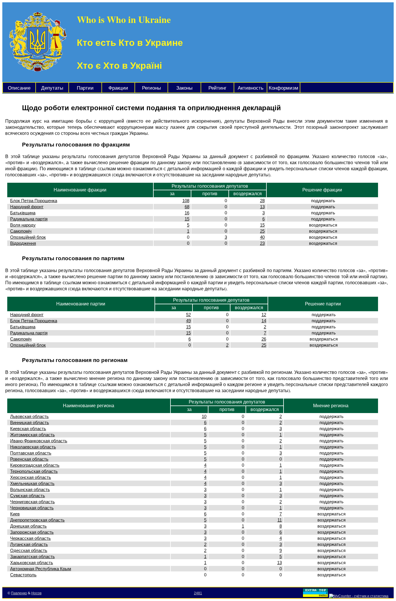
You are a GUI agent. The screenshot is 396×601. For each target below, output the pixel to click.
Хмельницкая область (32, 483)
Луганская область (29, 544)
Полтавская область (30, 452)
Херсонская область (30, 477)
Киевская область (28, 428)
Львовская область (29, 416)
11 (279, 519)
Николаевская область (33, 446)
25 (262, 231)
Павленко (19, 593)
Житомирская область (32, 434)
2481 (198, 593)
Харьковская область (31, 562)
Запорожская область (32, 532)
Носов (36, 593)
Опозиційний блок (28, 237)
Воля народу (23, 224)
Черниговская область (32, 501)
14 (263, 320)
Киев (15, 513)
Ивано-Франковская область (38, 440)
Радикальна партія (29, 218)
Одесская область (28, 550)
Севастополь (23, 574)
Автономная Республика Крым (40, 568)
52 (188, 314)
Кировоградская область (34, 465)
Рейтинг (217, 88)
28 (262, 200)
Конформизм (283, 88)
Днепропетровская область (37, 519)
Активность (251, 88)
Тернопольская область (34, 471)
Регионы (151, 88)
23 (262, 243)
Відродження (23, 243)
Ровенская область (29, 459)
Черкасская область (30, 538)
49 (188, 320)
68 (187, 206)
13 (262, 206)
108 (185, 200)
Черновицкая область (32, 507)
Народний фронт (26, 206)
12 (263, 314)
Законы (184, 88)
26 (263, 338)
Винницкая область (29, 422)
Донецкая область (28, 526)
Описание (19, 88)
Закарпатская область (32, 556)
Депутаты (52, 88)
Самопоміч (21, 231)
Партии (85, 88)
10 (204, 416)
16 (187, 212)
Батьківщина (22, 212)
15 (187, 218)
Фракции (118, 88)
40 (262, 237)
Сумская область (27, 495)
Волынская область (30, 489)
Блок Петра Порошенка (33, 200)
